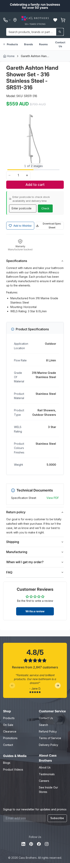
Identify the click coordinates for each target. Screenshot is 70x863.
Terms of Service (50, 738)
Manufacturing (16, 552)
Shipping (12, 542)
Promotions (10, 738)
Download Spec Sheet (52, 225)
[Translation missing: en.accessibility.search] (60, 32)
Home (11, 56)
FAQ (9, 572)
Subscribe (57, 818)
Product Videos (13, 769)
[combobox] (35, 32)
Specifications (16, 261)
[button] (55, 20)
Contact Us (60, 44)
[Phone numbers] (7, 20)
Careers (44, 780)
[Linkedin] (23, 844)
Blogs (6, 762)
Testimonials (47, 774)
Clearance (9, 731)
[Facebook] (39, 844)
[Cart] (63, 20)
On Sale (8, 724)
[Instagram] (46, 844)
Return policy (15, 512)
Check (45, 208)
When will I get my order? (25, 562)
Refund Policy (48, 731)
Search (43, 724)
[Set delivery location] (15, 20)
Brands (28, 44)
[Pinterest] (31, 844)
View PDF (52, 497)
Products (12, 44)
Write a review (35, 611)
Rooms (43, 44)
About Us (45, 767)
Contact (8, 744)
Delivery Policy (48, 744)
